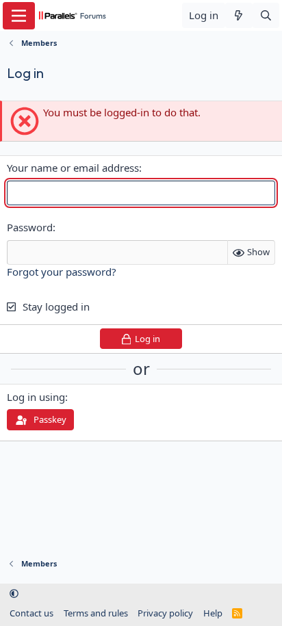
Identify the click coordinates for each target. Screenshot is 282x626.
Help (212, 613)
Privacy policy (165, 613)
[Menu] (19, 15)
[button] (14, 593)
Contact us (31, 613)
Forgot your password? (61, 271)
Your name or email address (73, 167)
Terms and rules (96, 613)
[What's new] (238, 15)
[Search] (266, 15)
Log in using (36, 397)
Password (30, 227)
